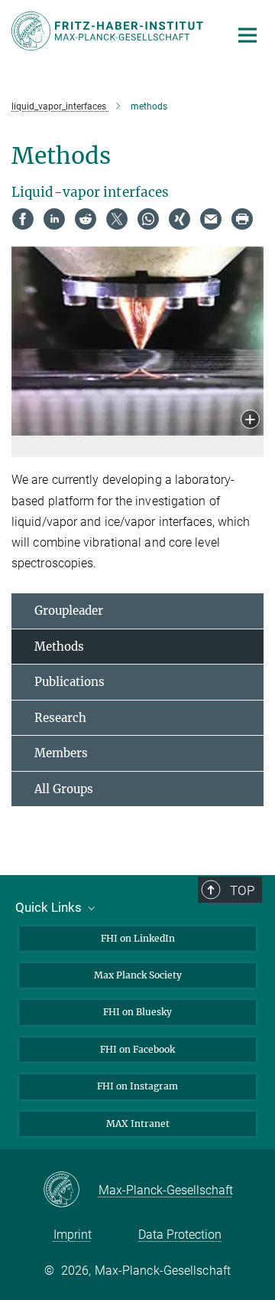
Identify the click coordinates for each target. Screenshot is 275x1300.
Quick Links (50, 907)
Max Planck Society (138, 975)
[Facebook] (22, 218)
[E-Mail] (210, 218)
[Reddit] (85, 218)
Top (242, 890)
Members (61, 753)
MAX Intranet (138, 1123)
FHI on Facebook (137, 1049)
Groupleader (68, 610)
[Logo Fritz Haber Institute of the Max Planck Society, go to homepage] (108, 31)
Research (60, 717)
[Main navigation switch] (247, 35)
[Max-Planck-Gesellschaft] (71, 1190)
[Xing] (179, 218)
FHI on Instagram (137, 1086)
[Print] (242, 218)
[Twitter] (116, 218)
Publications (69, 681)
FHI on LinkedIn (138, 938)
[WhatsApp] (148, 218)
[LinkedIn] (54, 218)
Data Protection (180, 1234)
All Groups (63, 789)
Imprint (72, 1234)
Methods (59, 646)
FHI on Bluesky (137, 1011)
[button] (250, 421)
